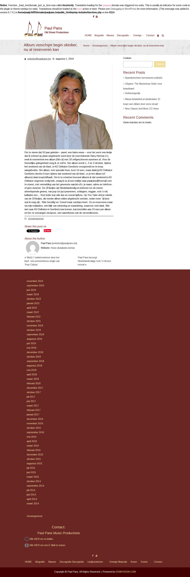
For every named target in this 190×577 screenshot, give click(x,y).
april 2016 (32, 441)
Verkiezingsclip (132, 93)
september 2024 (35, 285)
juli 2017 (31, 396)
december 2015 (35, 454)
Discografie (123, 35)
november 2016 (35, 423)
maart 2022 (33, 312)
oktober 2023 (34, 299)
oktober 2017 (34, 392)
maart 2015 (33, 477)
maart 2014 (33, 503)
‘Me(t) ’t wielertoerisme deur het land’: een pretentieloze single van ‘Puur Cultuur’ (42, 261)
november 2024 (35, 281)
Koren (134, 562)
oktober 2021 (34, 321)
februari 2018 (34, 383)
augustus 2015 (34, 463)
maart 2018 (33, 379)
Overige (137, 35)
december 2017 (35, 388)
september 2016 (35, 432)
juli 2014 (31, 490)
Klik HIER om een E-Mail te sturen (47, 545)
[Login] (158, 35)
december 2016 (35, 419)
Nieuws (110, 35)
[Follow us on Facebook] (93, 15)
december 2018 (35, 352)
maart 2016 (33, 445)
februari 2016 (34, 450)
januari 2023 (33, 303)
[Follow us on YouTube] (97, 15)
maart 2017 (33, 405)
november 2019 (35, 325)
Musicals (122, 562)
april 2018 (32, 374)
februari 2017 (34, 410)
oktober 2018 (34, 356)
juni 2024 (31, 290)
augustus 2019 (34, 339)
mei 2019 (31, 348)
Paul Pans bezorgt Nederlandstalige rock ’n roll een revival (94, 261)
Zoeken (127, 58)
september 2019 (35, 334)
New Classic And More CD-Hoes (142, 108)
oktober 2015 (34, 459)
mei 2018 (31, 370)
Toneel (143, 562)
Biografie (99, 35)
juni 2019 (31, 343)
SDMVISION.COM (126, 571)
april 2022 (32, 308)
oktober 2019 (34, 330)
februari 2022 (34, 316)
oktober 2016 (34, 428)
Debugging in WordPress (123, 9)
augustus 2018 (34, 365)
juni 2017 (31, 401)
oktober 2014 (34, 481)
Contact (150, 35)
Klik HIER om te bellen (41, 539)
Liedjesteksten (95, 562)
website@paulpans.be (39, 59)
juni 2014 (31, 494)
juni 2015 (31, 472)
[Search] (163, 35)
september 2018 (35, 361)
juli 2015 (31, 468)
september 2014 (35, 485)
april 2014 (32, 499)
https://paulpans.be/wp (63, 248)
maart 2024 (33, 294)
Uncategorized (99, 45)
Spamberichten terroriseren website (143, 78)
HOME (88, 35)
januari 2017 (33, 414)
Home (86, 45)
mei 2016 (31, 437)
